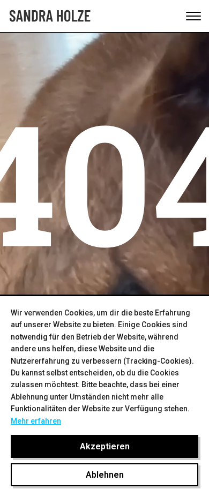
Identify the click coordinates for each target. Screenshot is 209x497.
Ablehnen (105, 475)
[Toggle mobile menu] (193, 16)
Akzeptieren (105, 446)
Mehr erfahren (36, 421)
